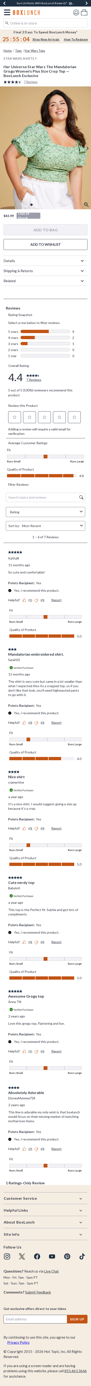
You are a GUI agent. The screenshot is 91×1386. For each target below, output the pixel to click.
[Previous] (4, 3)
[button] (6, 12)
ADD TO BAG (45, 230)
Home (8, 51)
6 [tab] (59, 205)
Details (9, 261)
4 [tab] (48, 205)
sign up (77, 1319)
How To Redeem (76, 39)
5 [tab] (54, 205)
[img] (7, 1256)
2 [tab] (37, 205)
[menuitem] (84, 12)
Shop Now (76, 3)
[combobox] (46, 23)
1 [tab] (31, 205)
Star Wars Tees (34, 51)
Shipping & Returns (18, 271)
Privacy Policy (18, 1342)
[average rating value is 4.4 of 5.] (14, 82)
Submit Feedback (38, 1292)
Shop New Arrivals (46, 39)
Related (10, 281)
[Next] (86, 3)
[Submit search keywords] (7, 22)
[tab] (45, 147)
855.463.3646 (75, 1371)
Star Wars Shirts (19, 58)
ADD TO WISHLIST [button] (45, 244)
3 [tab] (43, 205)
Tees (18, 51)
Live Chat (51, 1271)
